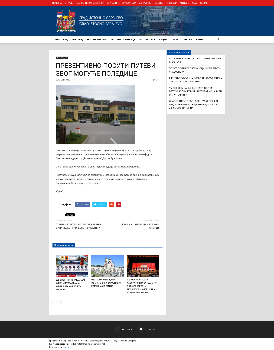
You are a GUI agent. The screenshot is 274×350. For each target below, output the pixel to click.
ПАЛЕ (175, 39)
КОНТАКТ (204, 2)
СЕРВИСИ (158, 2)
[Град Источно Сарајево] (137, 21)
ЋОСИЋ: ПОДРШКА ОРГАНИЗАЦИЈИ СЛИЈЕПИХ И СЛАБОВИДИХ (195, 70)
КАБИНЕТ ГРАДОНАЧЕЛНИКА (90, 2)
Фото (199, 39)
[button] (218, 39)
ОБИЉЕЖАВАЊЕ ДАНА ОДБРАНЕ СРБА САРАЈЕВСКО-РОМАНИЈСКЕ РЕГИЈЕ (106, 283)
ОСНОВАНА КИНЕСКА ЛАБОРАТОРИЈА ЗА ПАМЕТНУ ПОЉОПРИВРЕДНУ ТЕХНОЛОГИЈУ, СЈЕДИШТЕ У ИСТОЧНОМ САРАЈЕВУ (142, 286)
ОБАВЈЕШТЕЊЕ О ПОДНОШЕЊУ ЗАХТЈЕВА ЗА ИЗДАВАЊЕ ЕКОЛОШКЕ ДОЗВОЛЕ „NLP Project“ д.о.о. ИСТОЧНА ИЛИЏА (194, 104)
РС (58, 58)
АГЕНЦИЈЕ (184, 2)
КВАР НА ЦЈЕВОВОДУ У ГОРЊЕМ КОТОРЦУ (140, 226)
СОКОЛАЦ (77, 39)
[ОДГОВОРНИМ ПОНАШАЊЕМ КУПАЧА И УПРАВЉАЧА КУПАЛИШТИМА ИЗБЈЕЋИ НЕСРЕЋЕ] (72, 266)
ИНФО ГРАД (61, 39)
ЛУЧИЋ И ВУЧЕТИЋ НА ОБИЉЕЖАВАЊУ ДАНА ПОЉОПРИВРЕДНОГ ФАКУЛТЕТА (78, 226)
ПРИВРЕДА (171, 2)
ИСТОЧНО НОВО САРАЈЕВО (153, 39)
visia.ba (65, 347)
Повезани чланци (63, 245)
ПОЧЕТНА (57, 2)
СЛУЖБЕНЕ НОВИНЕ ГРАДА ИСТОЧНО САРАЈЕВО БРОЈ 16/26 (195, 60)
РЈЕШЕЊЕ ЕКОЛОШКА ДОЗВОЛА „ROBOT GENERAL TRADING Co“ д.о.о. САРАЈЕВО (196, 80)
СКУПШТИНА (113, 2)
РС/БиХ (64, 58)
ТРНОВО (187, 39)
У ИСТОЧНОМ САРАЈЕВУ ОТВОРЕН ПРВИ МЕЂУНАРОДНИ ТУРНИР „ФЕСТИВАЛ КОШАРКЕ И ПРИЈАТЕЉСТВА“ (195, 91)
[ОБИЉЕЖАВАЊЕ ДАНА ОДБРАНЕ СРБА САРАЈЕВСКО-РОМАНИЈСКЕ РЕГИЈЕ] (107, 266)
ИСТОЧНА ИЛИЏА (96, 39)
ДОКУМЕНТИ (145, 2)
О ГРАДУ (69, 2)
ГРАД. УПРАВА (129, 2)
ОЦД (194, 2)
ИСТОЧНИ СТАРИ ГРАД (123, 39)
